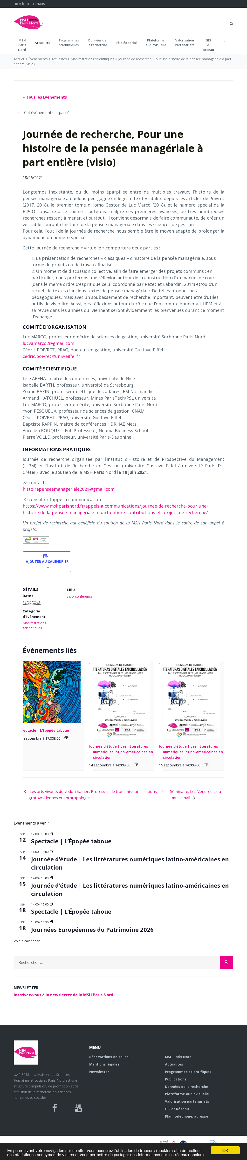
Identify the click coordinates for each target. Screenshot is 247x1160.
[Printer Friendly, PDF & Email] (36, 539)
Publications (175, 1079)
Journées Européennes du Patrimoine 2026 (92, 929)
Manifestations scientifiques (92, 59)
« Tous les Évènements (45, 97)
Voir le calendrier (27, 941)
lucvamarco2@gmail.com (48, 343)
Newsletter (99, 1071)
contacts (39, 4)
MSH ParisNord (22, 45)
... (224, 40)
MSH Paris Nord (178, 1056)
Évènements (38, 59)
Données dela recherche (97, 42)
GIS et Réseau (177, 1108)
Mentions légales (104, 1064)
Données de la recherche (186, 1086)
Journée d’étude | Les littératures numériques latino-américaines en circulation (121, 751)
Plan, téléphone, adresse (186, 1116)
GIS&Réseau (208, 45)
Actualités (42, 42)
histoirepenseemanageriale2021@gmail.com (69, 489)
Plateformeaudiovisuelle (155, 42)
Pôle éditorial (126, 42)
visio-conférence (80, 596)
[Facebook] (54, 1108)
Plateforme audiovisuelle (187, 1094)
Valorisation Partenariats (184, 42)
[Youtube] (78, 1108)
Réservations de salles (109, 1056)
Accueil (19, 59)
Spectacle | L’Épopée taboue (44, 730)
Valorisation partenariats (187, 1101)
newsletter (22, 4)
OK (225, 1150)
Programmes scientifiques (69, 42)
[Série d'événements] (66, 737)
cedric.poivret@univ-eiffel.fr (51, 356)
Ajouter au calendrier (47, 561)
